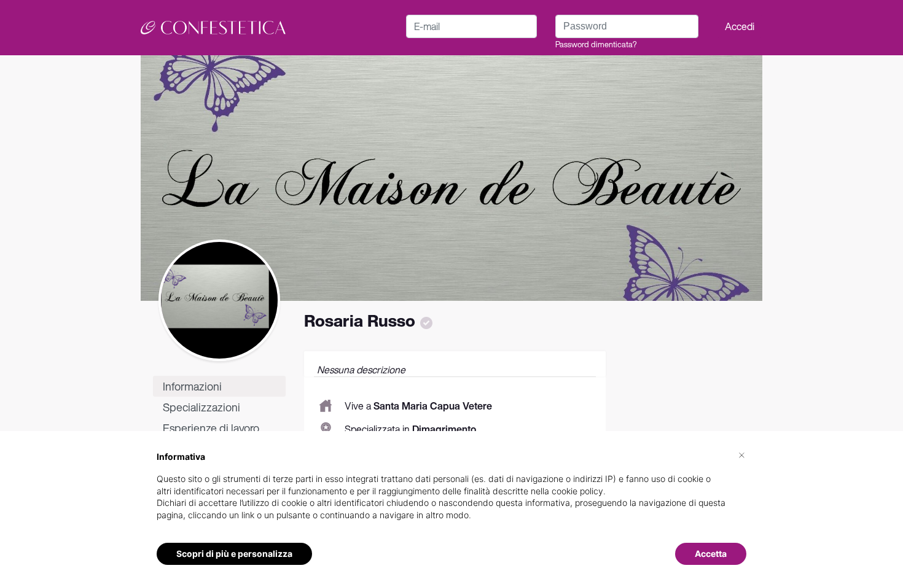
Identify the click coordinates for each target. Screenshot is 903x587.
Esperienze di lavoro (211, 428)
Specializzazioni (201, 407)
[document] (451, 495)
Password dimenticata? (595, 44)
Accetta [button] (711, 553)
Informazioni (192, 386)
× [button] (742, 454)
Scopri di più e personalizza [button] (234, 553)
